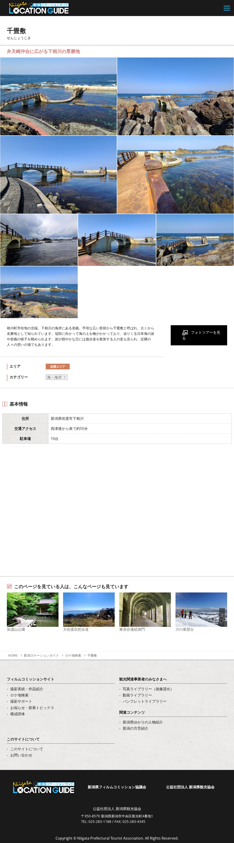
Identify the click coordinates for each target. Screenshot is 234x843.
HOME (13, 655)
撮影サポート (21, 701)
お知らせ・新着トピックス (32, 707)
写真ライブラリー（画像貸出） (148, 688)
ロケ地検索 (73, 655)
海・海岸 (54, 377)
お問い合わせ (21, 755)
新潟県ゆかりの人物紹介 (143, 722)
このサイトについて (26, 748)
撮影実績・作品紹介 (26, 688)
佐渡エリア (57, 366)
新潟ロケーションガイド (41, 655)
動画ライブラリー (137, 695)
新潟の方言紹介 (135, 728)
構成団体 (17, 713)
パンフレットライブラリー (145, 701)
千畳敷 (92, 655)
